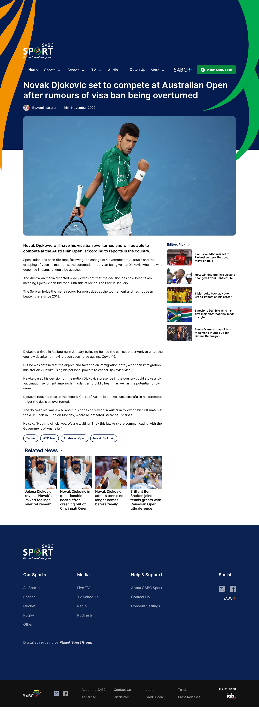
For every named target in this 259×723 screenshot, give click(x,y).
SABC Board (155, 697)
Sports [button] (50, 70)
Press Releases (189, 697)
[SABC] (32, 693)
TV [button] (93, 70)
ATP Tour (49, 438)
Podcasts (85, 615)
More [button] (155, 70)
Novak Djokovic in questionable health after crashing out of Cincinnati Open (75, 500)
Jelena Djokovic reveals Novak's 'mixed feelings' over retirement (38, 497)
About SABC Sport (146, 588)
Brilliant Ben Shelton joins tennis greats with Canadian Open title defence (145, 500)
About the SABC (94, 689)
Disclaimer (121, 697)
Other (28, 624)
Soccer (29, 597)
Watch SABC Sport (219, 69)
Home (33, 69)
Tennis (30, 438)
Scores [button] (73, 70)
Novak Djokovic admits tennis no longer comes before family (109, 497)
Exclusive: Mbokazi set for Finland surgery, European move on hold (212, 257)
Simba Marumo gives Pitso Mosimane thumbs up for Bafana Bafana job (213, 333)
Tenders (184, 689)
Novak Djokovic (103, 438)
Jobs (149, 689)
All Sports (31, 588)
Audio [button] (113, 70)
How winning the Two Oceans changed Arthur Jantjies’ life (215, 276)
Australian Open (74, 438)
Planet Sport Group (76, 642)
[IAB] (231, 696)
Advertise (89, 697)
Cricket (29, 606)
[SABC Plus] (229, 598)
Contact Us (140, 597)
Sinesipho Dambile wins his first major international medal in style (215, 314)
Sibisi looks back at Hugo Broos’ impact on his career (213, 295)
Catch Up (137, 69)
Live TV (83, 588)
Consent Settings (145, 606)
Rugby (28, 615)
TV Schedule (88, 597)
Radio (82, 606)
